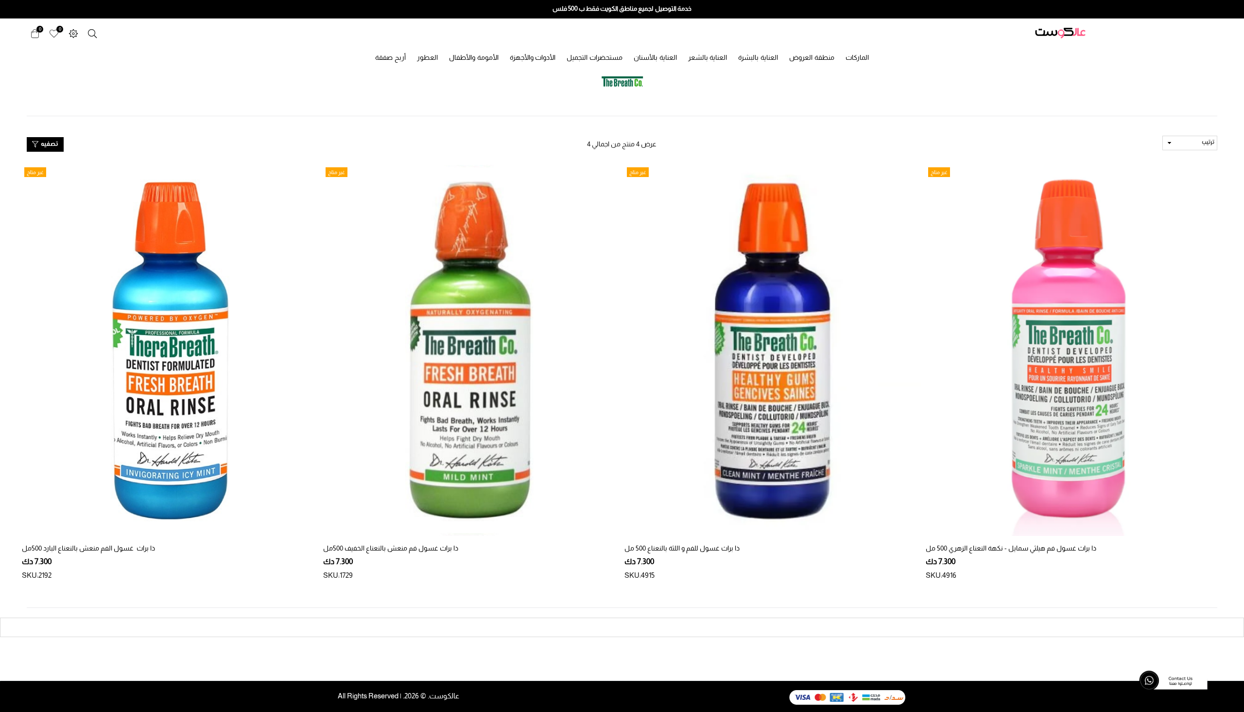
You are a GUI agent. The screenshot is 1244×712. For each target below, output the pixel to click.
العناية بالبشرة (758, 57)
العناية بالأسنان (655, 57)
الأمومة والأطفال (474, 57)
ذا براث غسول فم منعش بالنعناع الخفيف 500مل (390, 548)
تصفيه (48, 144)
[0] (54, 33)
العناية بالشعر (707, 57)
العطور (427, 57)
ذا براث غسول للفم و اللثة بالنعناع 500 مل (682, 548)
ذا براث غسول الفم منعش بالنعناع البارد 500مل (88, 548)
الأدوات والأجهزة (533, 57)
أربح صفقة (390, 57)
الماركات (857, 57)
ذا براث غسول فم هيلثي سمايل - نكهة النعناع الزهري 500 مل (1011, 548)
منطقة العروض (811, 57)
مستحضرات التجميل (594, 57)
